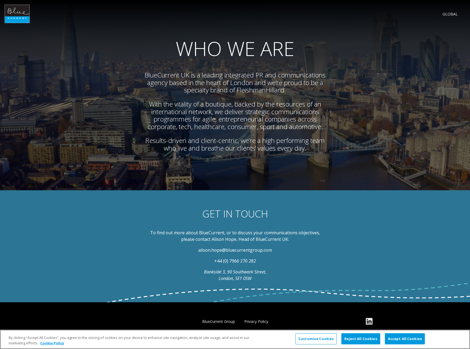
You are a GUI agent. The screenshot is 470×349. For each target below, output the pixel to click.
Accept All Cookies (405, 338)
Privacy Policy (256, 321)
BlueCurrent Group (218, 321)
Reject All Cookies (360, 338)
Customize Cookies (316, 338)
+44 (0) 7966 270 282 (235, 261)
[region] (235, 339)
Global (450, 13)
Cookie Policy (52, 343)
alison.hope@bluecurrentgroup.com (235, 250)
